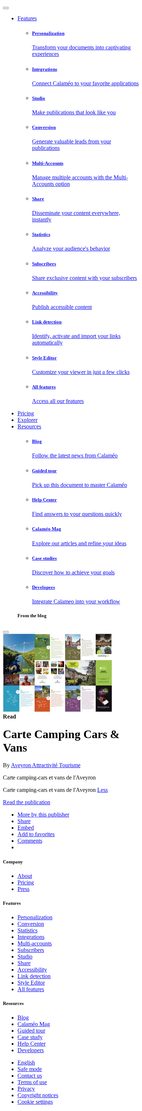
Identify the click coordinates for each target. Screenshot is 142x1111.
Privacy (26, 1089)
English (26, 1062)
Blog (23, 1017)
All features (30, 989)
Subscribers (30, 950)
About (24, 876)
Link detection (34, 976)
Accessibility (32, 969)
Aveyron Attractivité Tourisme (45, 765)
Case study (30, 1037)
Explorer (27, 420)
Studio (24, 956)
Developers (30, 1050)
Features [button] (27, 18)
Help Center (31, 1044)
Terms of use (32, 1082)
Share (24, 963)
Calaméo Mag (33, 1024)
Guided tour (31, 1030)
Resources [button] (29, 426)
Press (23, 889)
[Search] (6, 632)
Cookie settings (35, 1102)
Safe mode (29, 1069)
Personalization (34, 917)
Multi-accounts (34, 943)
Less (102, 790)
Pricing (25, 413)
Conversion (30, 924)
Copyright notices (37, 1095)
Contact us (29, 1076)
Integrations (30, 937)
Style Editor (31, 983)
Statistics (27, 930)
